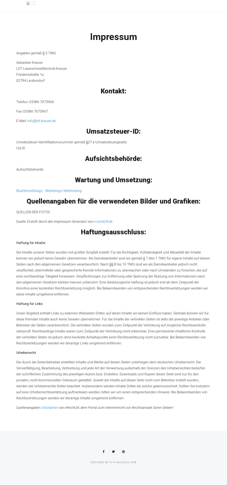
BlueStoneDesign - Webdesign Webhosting (49, 191)
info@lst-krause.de (41, 121)
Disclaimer (50, 408)
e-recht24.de (103, 222)
